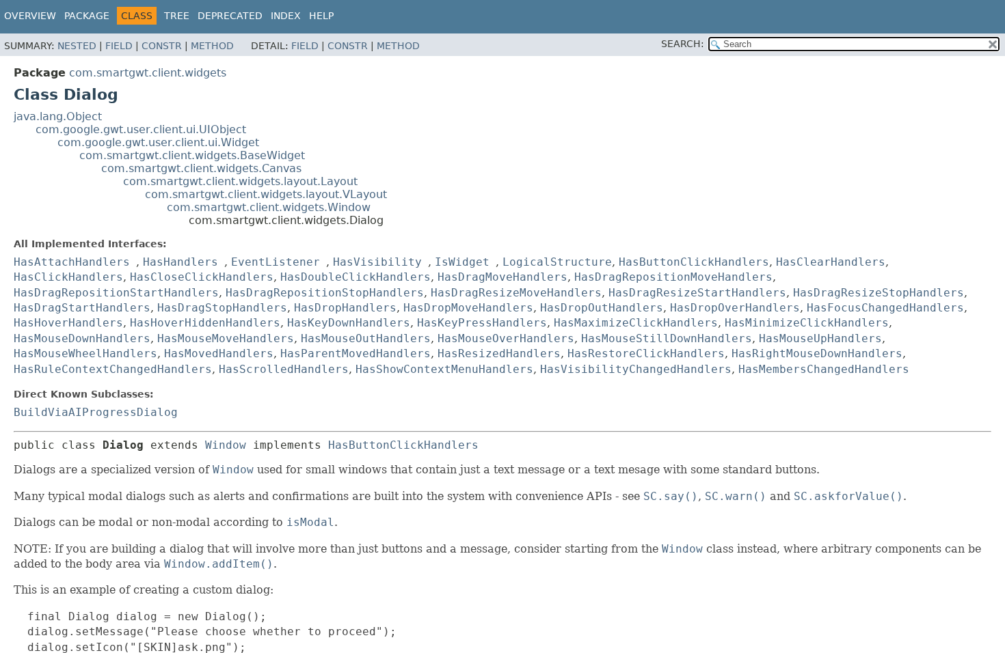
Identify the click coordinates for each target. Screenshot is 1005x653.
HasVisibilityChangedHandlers (636, 369)
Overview (30, 15)
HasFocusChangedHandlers (885, 307)
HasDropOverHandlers (735, 307)
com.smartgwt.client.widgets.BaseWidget (192, 155)
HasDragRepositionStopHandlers (325, 292)
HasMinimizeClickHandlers (807, 322)
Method (212, 45)
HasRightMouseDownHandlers (817, 353)
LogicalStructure (557, 261)
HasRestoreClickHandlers (646, 353)
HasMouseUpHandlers (820, 338)
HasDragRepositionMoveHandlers (673, 276)
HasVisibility (377, 261)
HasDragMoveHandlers (502, 276)
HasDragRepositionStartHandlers (116, 292)
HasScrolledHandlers (284, 369)
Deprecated (230, 15)
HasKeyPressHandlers (482, 322)
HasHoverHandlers (68, 322)
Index (286, 15)
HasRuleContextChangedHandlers (113, 369)
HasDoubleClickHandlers (355, 276)
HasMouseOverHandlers (506, 338)
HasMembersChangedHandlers (823, 369)
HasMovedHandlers (218, 353)
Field (119, 45)
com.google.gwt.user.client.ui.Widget (158, 142)
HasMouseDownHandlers (82, 338)
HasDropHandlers (345, 307)
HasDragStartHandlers (82, 307)
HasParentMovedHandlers (355, 353)
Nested (76, 45)
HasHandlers (180, 261)
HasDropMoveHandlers (468, 307)
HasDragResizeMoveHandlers (516, 292)
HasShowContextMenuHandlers (444, 369)
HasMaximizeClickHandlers (636, 322)
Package (86, 15)
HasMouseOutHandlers (366, 338)
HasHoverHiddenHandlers (205, 322)
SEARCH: (682, 43)
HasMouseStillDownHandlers (666, 338)
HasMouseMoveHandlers (225, 338)
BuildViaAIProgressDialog (96, 412)
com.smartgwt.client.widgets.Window (269, 207)
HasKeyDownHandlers (348, 322)
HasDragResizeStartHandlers (697, 292)
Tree (176, 15)
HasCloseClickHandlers (201, 276)
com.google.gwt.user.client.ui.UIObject (141, 129)
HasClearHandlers (830, 261)
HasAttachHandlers (72, 261)
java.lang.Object (58, 116)
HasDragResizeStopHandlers (878, 292)
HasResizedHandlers (499, 353)
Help (321, 15)
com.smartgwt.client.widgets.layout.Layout (240, 181)
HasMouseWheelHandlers (85, 353)
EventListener (275, 261)
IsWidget (462, 261)
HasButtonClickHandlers (694, 261)
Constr (162, 45)
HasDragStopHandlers (222, 307)
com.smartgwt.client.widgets (147, 72)
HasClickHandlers (68, 276)
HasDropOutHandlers (601, 307)
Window (225, 445)
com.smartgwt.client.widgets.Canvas (201, 168)
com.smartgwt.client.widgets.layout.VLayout (266, 194)
